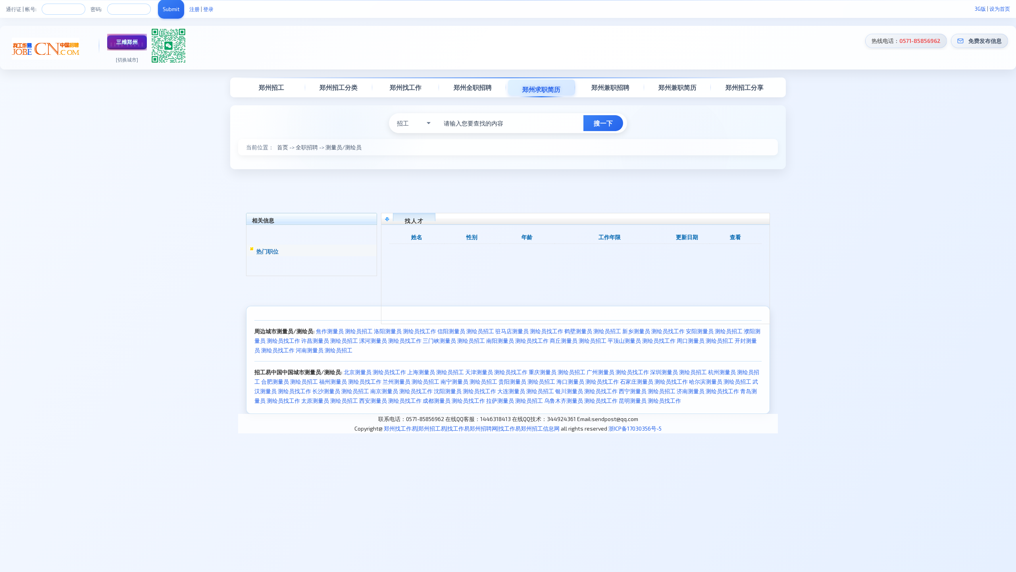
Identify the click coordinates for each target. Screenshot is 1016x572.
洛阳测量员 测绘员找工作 (405, 331)
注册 (194, 9)
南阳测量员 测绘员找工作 (517, 340)
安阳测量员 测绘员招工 (714, 331)
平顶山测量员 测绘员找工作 (641, 340)
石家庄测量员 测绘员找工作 (654, 381)
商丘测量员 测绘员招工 (578, 340)
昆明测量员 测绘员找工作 (650, 400)
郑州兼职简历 (677, 87)
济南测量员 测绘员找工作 (708, 391)
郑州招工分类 (338, 87)
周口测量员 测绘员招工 (705, 340)
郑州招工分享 (744, 87)
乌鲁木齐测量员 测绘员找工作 (581, 400)
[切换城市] (127, 59)
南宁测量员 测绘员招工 (469, 381)
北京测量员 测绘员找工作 (375, 372)
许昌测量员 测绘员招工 (329, 340)
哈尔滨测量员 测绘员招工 (720, 381)
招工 (403, 123)
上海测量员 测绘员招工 (435, 372)
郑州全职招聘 (473, 87)
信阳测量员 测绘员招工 (465, 331)
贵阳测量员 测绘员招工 (526, 381)
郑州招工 (271, 87)
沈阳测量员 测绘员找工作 (465, 391)
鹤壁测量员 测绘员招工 (592, 331)
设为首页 (999, 9)
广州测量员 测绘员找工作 (618, 372)
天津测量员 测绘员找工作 (496, 372)
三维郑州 (127, 42)
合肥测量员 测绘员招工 (289, 381)
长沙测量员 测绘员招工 (340, 391)
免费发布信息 (985, 40)
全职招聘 (307, 147)
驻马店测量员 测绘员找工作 (529, 331)
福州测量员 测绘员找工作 (350, 381)
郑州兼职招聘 (610, 87)
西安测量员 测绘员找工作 (390, 400)
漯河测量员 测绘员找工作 (390, 340)
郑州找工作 (405, 87)
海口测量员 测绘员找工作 (587, 381)
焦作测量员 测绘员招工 (344, 331)
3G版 (980, 9)
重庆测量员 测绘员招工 (557, 372)
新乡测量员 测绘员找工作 (653, 331)
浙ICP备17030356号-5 (635, 428)
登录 (208, 9)
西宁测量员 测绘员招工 (647, 391)
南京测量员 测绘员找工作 (401, 391)
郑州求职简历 (541, 89)
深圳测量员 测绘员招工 (678, 372)
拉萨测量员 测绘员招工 (514, 400)
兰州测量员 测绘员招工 (411, 381)
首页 (282, 147)
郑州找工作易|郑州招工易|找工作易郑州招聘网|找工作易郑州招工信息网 (472, 428)
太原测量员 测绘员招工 (329, 400)
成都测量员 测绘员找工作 (454, 400)
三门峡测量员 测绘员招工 (454, 340)
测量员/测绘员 (343, 147)
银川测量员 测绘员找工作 (586, 391)
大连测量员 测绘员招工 (525, 391)
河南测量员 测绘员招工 (324, 350)
